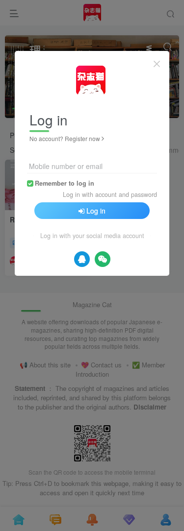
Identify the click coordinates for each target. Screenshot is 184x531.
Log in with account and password (110, 194)
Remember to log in (64, 183)
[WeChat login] (102, 259)
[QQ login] (82, 259)
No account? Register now (64, 138)
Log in (95, 211)
